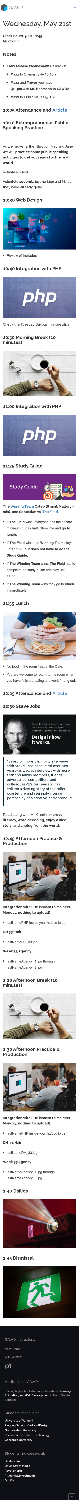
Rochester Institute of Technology (27, 1435)
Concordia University (18, 1439)
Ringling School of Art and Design (26, 1425)
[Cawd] (3, 7)
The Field (50, 512)
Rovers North (13, 1470)
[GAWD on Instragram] (8, 1367)
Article (59, 110)
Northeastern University (20, 1430)
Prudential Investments (20, 1475)
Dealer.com (12, 1461)
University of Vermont (19, 1420)
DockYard (11, 1480)
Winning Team (22, 506)
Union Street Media (17, 1465)
